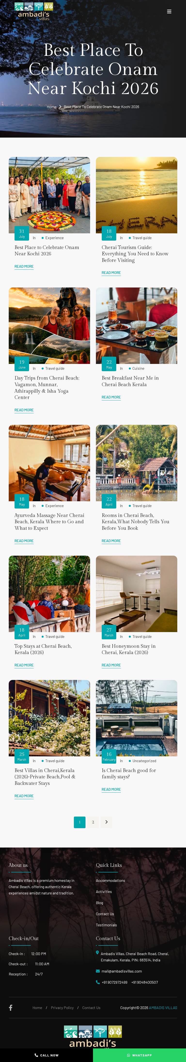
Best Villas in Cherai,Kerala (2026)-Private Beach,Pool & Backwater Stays (45, 777)
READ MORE (24, 266)
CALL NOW (49, 1055)
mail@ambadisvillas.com (122, 971)
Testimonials (106, 924)
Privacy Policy (62, 1007)
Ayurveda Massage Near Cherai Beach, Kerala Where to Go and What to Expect (49, 522)
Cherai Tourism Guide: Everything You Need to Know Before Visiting (135, 254)
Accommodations (110, 880)
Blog (99, 902)
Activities (104, 891)
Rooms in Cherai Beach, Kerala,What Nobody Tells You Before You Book (135, 522)
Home (51, 106)
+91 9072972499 (114, 982)
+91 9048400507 (144, 982)
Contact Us (105, 913)
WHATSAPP (142, 1055)
